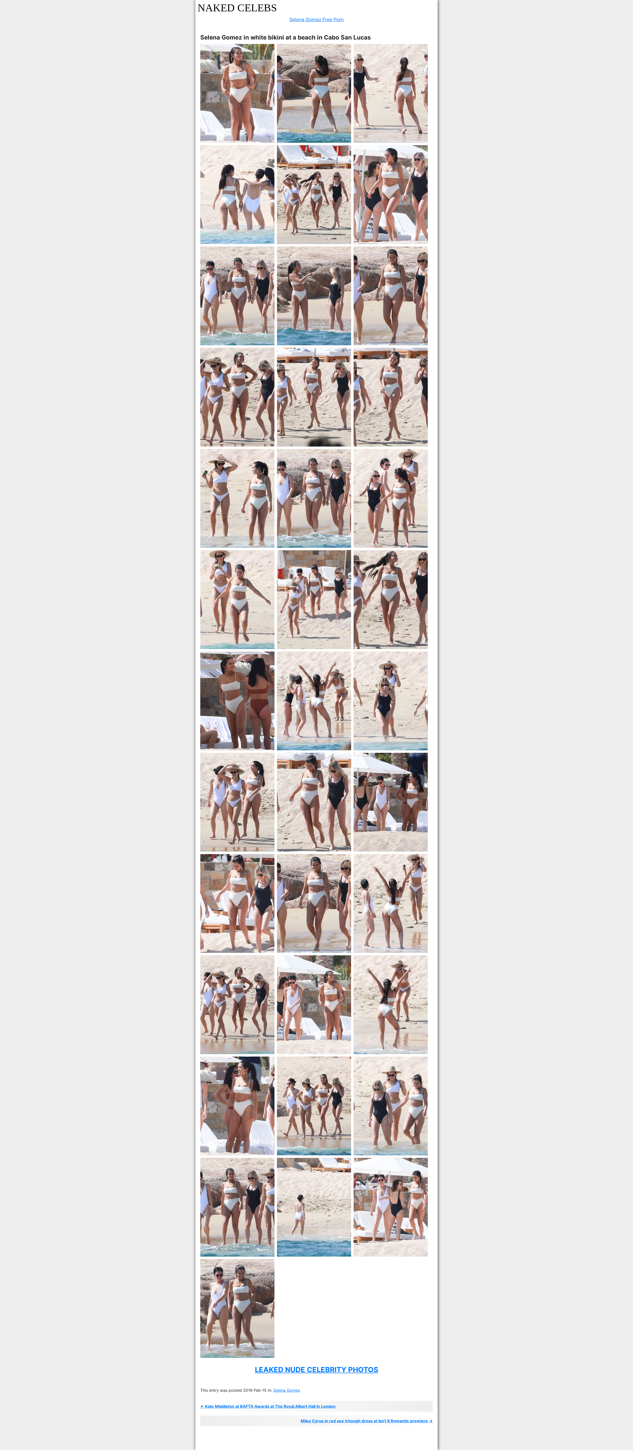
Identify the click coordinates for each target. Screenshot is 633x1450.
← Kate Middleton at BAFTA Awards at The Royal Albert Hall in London (268, 1406)
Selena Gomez (286, 1390)
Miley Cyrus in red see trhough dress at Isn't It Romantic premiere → (367, 1420)
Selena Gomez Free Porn (316, 19)
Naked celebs (237, 8)
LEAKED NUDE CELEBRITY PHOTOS (316, 1369)
